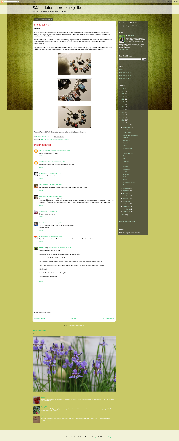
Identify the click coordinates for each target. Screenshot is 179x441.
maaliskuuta (127, 206)
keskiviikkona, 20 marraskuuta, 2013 (60, 247)
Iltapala (125, 179)
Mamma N (42, 247)
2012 (123, 215)
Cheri (41, 236)
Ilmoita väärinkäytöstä (127, 221)
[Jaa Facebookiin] (61, 137)
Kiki (40, 211)
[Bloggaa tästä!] (57, 137)
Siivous (125, 171)
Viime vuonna (127, 132)
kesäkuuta (126, 198)
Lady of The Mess (44, 150)
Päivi (40, 184)
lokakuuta (126, 188)
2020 (123, 104)
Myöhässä (126, 166)
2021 (123, 102)
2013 (123, 122)
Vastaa (41, 156)
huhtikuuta (126, 204)
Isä (42, 417)
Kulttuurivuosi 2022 (125, 78)
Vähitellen (126, 137)
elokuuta (126, 193)
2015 (123, 117)
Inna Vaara (42, 162)
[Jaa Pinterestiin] (63, 137)
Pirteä (124, 158)
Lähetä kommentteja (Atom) (76, 325)
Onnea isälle (126, 169)
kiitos (43, 139)
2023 (123, 96)
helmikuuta (126, 209)
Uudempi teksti (39, 319)
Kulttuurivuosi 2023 (125, 75)
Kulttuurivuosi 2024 (125, 72)
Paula (41, 223)
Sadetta (125, 145)
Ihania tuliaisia (127, 151)
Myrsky (125, 156)
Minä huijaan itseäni (129, 182)
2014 (123, 120)
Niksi (124, 177)
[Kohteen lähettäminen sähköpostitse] (55, 137)
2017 (123, 112)
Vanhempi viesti (108, 319)
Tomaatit (43, 397)
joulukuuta (126, 125)
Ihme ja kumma (127, 164)
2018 (123, 109)
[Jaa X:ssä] (59, 137)
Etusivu (74, 319)
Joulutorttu (126, 130)
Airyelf (95, 437)
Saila (40, 196)
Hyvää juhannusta (39, 330)
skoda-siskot (54, 139)
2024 (123, 94)
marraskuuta (127, 127)
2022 (123, 99)
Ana (40, 173)
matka (47, 139)
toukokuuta (126, 201)
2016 (123, 115)
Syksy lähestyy (45, 407)
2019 (123, 107)
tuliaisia (60, 139)
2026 (123, 88)
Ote (124, 185)
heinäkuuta (126, 196)
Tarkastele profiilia (124, 50)
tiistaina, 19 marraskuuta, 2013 (60, 150)
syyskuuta (126, 190)
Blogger (110, 437)
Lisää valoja (126, 140)
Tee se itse (126, 143)
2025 (123, 91)
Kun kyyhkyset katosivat (130, 135)
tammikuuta (127, 211)
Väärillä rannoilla (127, 153)
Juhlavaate (126, 174)
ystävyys (66, 139)
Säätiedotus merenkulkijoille (57, 7)
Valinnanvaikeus (127, 148)
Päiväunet (126, 161)
